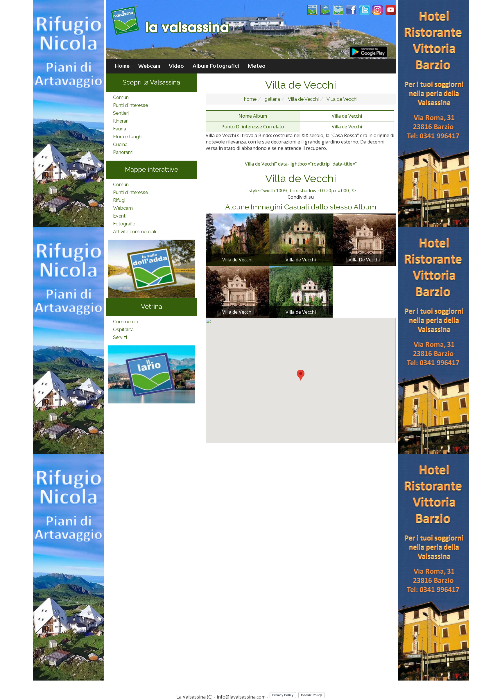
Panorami (123, 152)
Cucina (120, 144)
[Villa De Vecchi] (364, 239)
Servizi (120, 337)
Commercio (125, 321)
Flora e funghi (127, 136)
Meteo (257, 66)
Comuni (121, 97)
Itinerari (120, 121)
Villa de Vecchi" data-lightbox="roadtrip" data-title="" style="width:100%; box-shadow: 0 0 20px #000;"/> (301, 177)
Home (122, 66)
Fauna (119, 129)
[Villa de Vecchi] (237, 239)
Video (176, 66)
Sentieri (121, 113)
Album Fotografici (216, 66)
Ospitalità (123, 329)
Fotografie (124, 224)
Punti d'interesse (130, 105)
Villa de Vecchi (303, 99)
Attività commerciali (134, 231)
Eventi (119, 216)
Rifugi (119, 200)
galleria (271, 99)
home (250, 99)
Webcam (149, 66)
